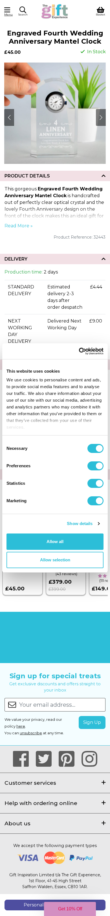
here (20, 726)
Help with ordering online (41, 803)
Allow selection (55, 559)
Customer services (30, 782)
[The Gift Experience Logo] (55, 11)
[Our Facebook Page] (23, 759)
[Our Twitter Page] (46, 759)
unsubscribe (31, 733)
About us (17, 823)
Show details (80, 523)
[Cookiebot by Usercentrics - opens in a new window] (79, 351)
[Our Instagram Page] (89, 759)
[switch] (95, 465)
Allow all (55, 541)
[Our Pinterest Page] (69, 759)
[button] (22, 12)
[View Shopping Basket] (100, 11)
